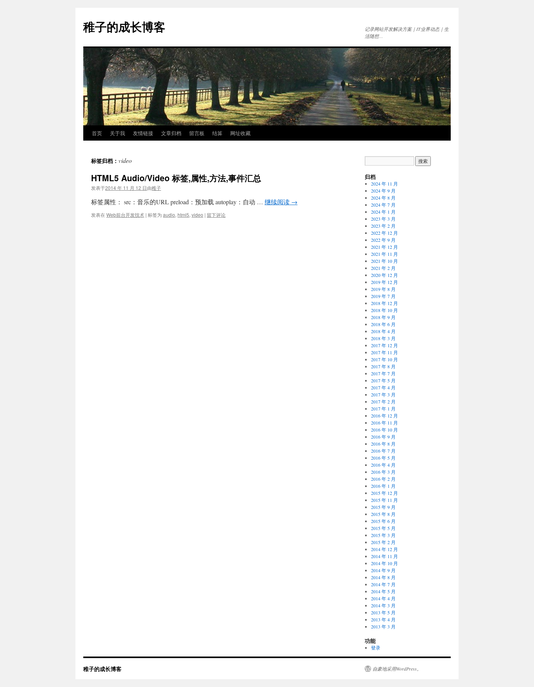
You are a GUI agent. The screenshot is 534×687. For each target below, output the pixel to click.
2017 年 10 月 (384, 359)
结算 (217, 133)
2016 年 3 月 (383, 472)
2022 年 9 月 (383, 240)
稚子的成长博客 (124, 26)
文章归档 (171, 133)
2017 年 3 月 (383, 394)
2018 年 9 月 (383, 317)
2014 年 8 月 (383, 577)
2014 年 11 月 (384, 556)
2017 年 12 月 (384, 345)
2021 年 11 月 (384, 254)
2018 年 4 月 (383, 331)
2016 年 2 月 (383, 479)
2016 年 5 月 (383, 458)
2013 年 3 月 (383, 626)
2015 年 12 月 (384, 493)
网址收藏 (240, 133)
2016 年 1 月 (383, 486)
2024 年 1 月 (383, 212)
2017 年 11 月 (384, 352)
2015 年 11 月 (384, 500)
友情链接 (143, 133)
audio (169, 214)
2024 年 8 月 (383, 198)
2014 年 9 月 (383, 570)
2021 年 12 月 (384, 247)
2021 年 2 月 (383, 268)
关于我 (117, 133)
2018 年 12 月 (384, 303)
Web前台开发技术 (125, 214)
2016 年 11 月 (384, 422)
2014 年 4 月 (383, 598)
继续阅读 (281, 202)
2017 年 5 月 (383, 380)
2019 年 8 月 (383, 289)
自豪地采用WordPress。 (397, 669)
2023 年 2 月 (383, 226)
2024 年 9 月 (383, 190)
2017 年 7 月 (383, 373)
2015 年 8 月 (383, 514)
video (197, 214)
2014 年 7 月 (383, 584)
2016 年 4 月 (383, 465)
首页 (97, 133)
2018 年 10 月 (384, 310)
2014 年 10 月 (384, 563)
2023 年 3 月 (383, 219)
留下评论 (216, 214)
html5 (183, 214)
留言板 (196, 133)
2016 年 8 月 (383, 444)
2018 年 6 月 (383, 324)
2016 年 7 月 (383, 451)
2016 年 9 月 (383, 437)
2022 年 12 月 (384, 233)
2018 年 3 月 (383, 338)
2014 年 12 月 (384, 549)
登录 (375, 647)
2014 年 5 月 (383, 591)
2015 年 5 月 (383, 528)
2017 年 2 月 (383, 401)
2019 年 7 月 (383, 296)
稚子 (156, 187)
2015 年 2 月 (383, 542)
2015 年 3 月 (383, 535)
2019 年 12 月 (384, 282)
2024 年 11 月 (384, 183)
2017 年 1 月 (383, 408)
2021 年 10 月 (384, 261)
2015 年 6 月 (383, 521)
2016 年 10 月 (384, 429)
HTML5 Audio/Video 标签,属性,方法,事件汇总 (176, 178)
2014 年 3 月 (383, 605)
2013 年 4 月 (383, 619)
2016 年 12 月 (384, 415)
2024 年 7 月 (383, 205)
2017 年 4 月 (383, 387)
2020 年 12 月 (384, 275)
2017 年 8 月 (383, 366)
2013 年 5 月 (383, 612)
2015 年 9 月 (383, 507)
